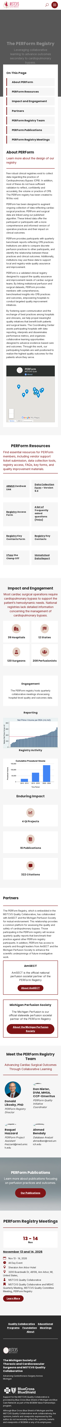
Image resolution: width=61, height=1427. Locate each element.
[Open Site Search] (47, 5)
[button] (54, 5)
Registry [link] (11, 511)
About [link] (30, 1331)
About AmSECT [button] (30, 988)
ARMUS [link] (10, 486)
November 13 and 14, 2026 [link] (22, 1252)
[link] (11, 5)
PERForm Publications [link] (27, 130)
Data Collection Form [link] (44, 486)
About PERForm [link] (22, 82)
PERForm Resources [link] (25, 92)
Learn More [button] (13, 1298)
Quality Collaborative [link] (21, 1324)
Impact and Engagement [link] (29, 101)
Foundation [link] (29, 1327)
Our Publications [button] (30, 1192)
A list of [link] (39, 507)
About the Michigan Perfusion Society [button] (30, 1029)
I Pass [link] (9, 555)
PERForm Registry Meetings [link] (31, 140)
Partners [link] (18, 111)
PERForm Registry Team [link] (28, 120)
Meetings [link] (46, 1327)
